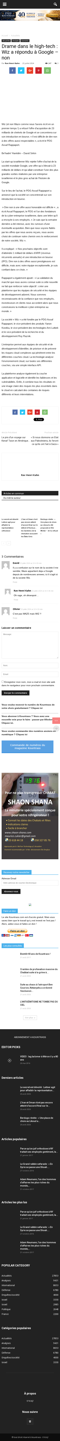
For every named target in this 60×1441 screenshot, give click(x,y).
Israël (4, 1299)
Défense (6, 1290)
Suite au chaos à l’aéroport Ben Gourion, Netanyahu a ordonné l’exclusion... (36, 987)
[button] (55, 4)
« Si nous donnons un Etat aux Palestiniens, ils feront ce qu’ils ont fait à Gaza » (44, 441)
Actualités (6, 40)
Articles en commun (14, 493)
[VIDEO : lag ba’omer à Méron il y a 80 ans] (10, 1060)
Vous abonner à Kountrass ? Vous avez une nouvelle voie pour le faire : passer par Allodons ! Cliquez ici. (29, 719)
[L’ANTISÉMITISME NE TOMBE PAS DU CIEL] (10, 1005)
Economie (24, 40)
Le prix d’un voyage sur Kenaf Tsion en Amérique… (16, 439)
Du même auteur (12, 498)
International (8, 1285)
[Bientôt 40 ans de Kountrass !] (10, 957)
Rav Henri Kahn (12, 63)
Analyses (15, 40)
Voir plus (29, 1017)
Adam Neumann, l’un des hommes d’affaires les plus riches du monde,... (38, 1182)
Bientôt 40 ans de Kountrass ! (35, 954)
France (5, 1314)
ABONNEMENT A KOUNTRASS (30, 1037)
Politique (6, 1309)
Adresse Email (9, 878)
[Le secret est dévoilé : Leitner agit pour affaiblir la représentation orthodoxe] (11, 511)
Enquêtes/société (11, 1294)
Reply (15, 582)
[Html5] (30, 1421)
